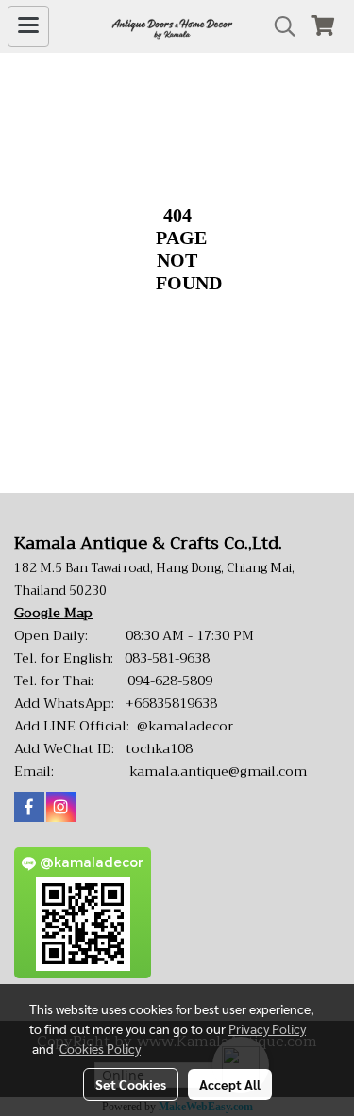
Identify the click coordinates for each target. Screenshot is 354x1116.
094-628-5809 (169, 680)
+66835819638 (171, 703)
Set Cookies (130, 1083)
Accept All (230, 1083)
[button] (278, 26)
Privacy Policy (267, 1028)
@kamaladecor (185, 725)
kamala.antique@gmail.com (218, 771)
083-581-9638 (167, 658)
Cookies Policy (100, 1048)
